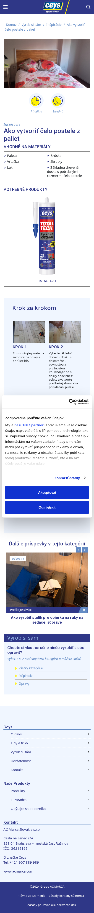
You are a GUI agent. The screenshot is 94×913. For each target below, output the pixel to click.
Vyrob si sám (31, 24)
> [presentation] (85, 549)
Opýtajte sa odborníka (28, 808)
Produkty (18, 790)
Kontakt (17, 769)
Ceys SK (47, 7)
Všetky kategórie (31, 668)
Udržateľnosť (21, 760)
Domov (11, 24)
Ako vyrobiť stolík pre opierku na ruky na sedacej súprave (47, 620)
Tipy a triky (19, 743)
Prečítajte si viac (20, 610)
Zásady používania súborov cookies (51, 905)
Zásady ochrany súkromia (66, 896)
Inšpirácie (54, 24)
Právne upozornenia (31, 896)
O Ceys (16, 734)
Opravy (24, 683)
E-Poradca (18, 799)
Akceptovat (47, 492)
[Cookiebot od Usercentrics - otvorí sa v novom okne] (69, 402)
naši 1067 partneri (29, 425)
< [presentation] (79, 549)
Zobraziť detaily (67, 478)
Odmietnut (47, 507)
